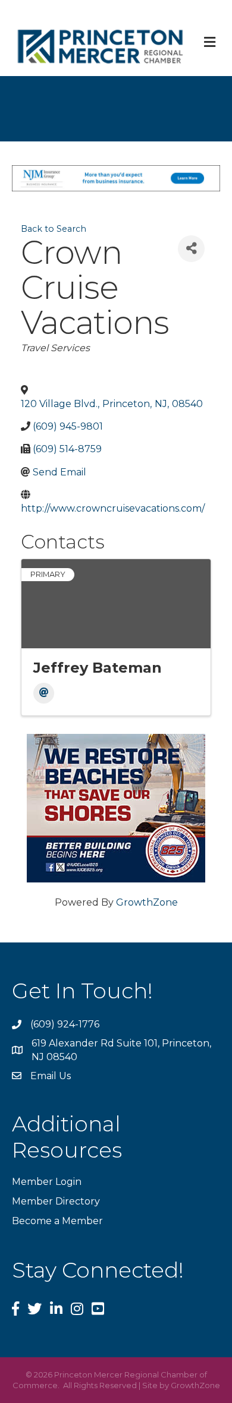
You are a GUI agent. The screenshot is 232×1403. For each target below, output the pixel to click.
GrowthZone (147, 902)
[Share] (191, 248)
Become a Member (57, 1221)
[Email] (43, 693)
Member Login (46, 1181)
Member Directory (56, 1201)
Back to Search (53, 228)
